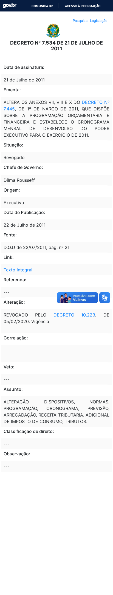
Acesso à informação (82, 6)
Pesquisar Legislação (90, 21)
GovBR (9, 5)
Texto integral (18, 269)
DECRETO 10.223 (74, 315)
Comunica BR (42, 6)
